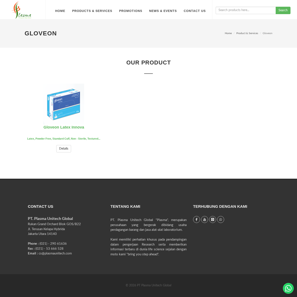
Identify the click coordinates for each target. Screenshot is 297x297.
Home (228, 33)
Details (63, 148)
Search (283, 10)
